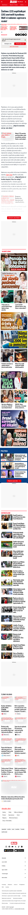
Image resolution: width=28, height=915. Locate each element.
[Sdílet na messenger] (21, 35)
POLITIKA (4, 451)
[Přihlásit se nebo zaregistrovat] (25, 1)
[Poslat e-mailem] (25, 35)
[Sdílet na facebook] (16, 35)
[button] (9, 850)
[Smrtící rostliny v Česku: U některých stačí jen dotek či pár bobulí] (6, 573)
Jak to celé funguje (14, 46)
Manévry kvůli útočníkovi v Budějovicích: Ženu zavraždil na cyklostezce (18, 637)
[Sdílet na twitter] (19, 35)
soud (13, 829)
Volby (10, 812)
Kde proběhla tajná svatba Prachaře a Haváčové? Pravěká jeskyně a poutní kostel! (18, 554)
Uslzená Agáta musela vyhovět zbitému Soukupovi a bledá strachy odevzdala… (19, 591)
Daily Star (9, 175)
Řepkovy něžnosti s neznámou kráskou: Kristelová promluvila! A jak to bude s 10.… (19, 600)
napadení (4, 829)
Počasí (4, 815)
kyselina (17, 829)
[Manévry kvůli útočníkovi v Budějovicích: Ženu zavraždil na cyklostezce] (6, 636)
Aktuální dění (6, 808)
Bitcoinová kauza (13, 817)
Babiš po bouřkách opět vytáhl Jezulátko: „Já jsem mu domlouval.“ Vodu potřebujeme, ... (20, 457)
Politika (3, 460)
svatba (9, 829)
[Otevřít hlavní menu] (1, 1)
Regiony (4, 817)
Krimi (18, 815)
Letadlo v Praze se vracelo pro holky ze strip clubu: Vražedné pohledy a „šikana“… (19, 627)
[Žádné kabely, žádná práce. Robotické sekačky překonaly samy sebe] (6, 582)
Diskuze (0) (4, 34)
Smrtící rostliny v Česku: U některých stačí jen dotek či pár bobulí (18, 573)
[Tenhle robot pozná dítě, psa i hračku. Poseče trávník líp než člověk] (6, 544)
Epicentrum (11, 815)
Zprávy (4, 812)
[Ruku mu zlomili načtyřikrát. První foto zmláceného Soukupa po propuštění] (6, 618)
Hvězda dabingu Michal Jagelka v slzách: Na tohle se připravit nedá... (19, 609)
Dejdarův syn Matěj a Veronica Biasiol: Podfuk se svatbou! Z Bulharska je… (18, 564)
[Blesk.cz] (13, 1)
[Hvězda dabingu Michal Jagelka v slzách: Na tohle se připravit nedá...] (6, 609)
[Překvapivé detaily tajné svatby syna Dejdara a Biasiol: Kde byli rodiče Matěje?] (6, 535)
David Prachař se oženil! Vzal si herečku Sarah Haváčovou (19, 517)
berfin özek (4, 832)
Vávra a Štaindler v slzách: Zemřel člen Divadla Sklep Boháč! (18, 655)
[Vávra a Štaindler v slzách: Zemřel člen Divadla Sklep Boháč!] (6, 655)
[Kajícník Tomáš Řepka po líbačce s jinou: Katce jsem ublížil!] (6, 647)
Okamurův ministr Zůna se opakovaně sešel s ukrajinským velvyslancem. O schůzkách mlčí (20, 474)
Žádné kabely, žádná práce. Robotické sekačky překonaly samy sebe (18, 582)
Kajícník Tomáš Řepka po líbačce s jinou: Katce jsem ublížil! (19, 646)
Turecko (22, 829)
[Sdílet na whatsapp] (23, 35)
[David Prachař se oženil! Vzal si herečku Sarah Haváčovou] (6, 518)
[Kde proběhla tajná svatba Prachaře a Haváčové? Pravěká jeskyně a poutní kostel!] (6, 553)
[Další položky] (26, 5)
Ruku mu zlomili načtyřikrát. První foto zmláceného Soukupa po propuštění (19, 618)
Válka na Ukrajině (18, 812)
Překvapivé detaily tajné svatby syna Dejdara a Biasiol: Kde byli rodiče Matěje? (19, 535)
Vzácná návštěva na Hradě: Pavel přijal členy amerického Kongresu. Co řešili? (20, 466)
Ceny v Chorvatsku (7, 820)
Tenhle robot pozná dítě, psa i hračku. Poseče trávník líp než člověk (19, 544)
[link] (6, 847)
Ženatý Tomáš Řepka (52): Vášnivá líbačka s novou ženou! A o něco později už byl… (19, 526)
